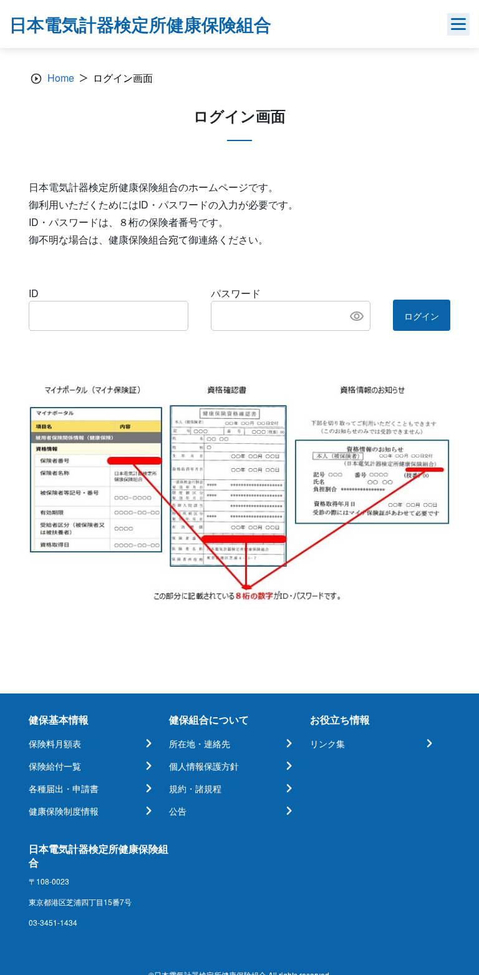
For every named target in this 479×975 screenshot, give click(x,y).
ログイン (421, 316)
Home (60, 78)
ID (34, 293)
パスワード (236, 293)
